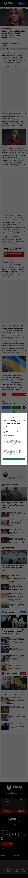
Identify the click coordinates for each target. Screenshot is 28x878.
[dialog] (14, 439)
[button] (14, 436)
